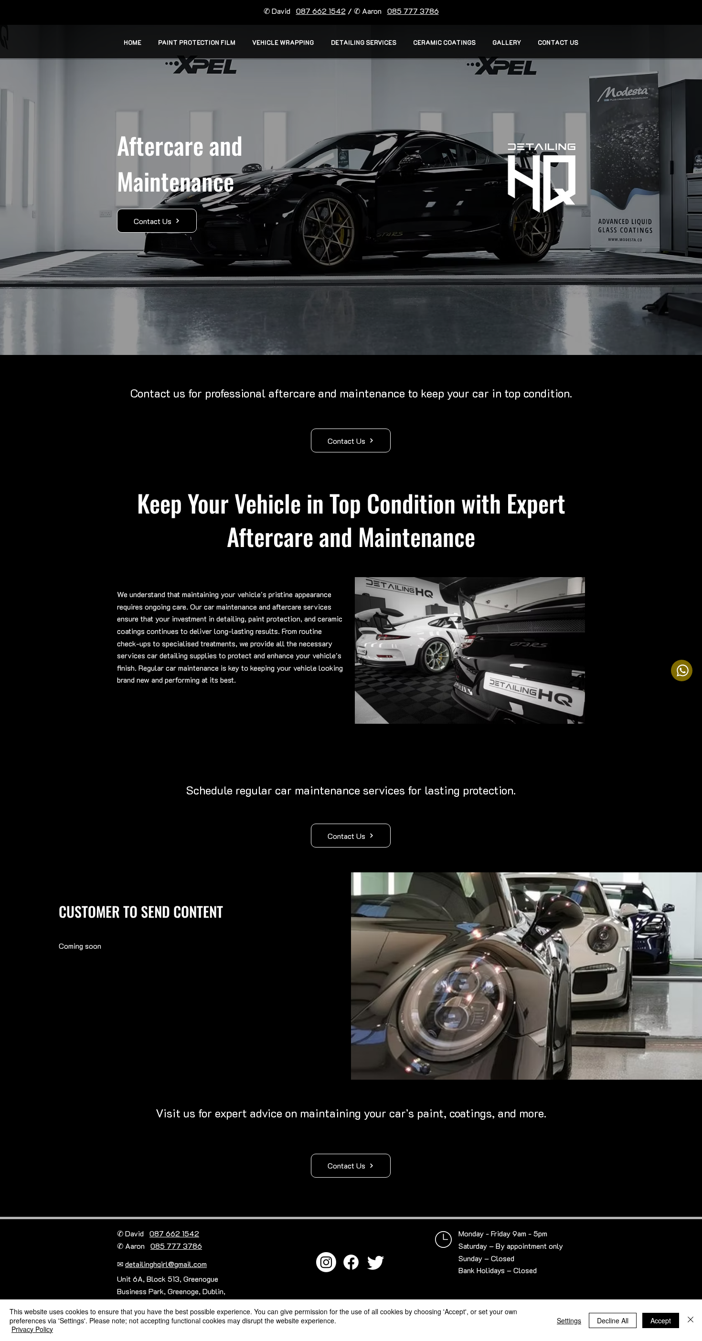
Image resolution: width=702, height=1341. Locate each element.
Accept (660, 1320)
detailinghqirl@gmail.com (166, 1264)
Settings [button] (569, 1320)
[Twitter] (376, 1262)
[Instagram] (326, 1262)
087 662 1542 (321, 11)
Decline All (612, 1320)
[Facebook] (351, 1262)
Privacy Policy (32, 1329)
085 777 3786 (413, 11)
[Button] (681, 670)
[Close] (690, 1320)
